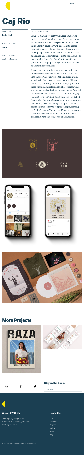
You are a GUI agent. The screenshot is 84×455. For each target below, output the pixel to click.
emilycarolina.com (9, 59)
